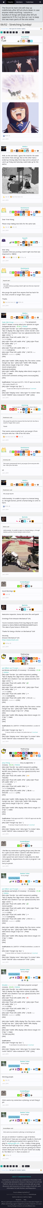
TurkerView (33, 388)
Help (25, 1199)
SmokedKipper (25, 582)
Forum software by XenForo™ (21, 1192)
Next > (27, 32)
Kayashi (24, 238)
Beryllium (18, 1199)
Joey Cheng (6, 763)
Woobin (5, 985)
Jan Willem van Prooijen (10, 668)
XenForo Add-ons (17, 1197)
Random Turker (25, 873)
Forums (10, 2)
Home (3, 2)
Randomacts (25, 208)
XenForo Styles (27, 1197)
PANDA (24, 326)
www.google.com (14, 1143)
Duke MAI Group (8, 322)
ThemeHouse (32, 1194)
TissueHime (25, 37)
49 (23, 32)
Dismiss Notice (41, 7)
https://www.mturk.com (10, 640)
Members (19, 2)
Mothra (24, 146)
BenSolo (25, 517)
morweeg (25, 405)
